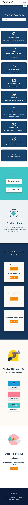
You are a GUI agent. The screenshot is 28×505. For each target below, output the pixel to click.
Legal (13, 497)
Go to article (14, 269)
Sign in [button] (24, 2)
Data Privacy (20, 497)
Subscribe (14, 468)
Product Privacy (14, 499)
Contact (7, 497)
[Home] (8, 2)
